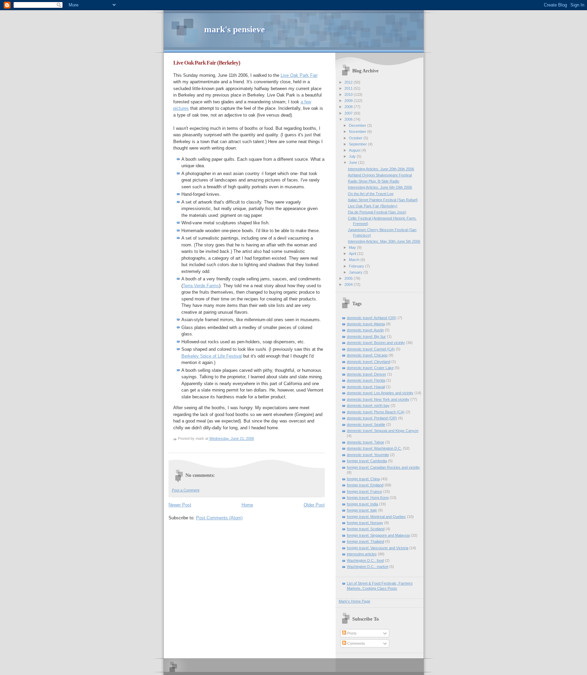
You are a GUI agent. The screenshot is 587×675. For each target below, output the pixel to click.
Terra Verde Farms (201, 285)
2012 (349, 82)
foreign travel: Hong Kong (368, 498)
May (353, 247)
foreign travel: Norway (365, 523)
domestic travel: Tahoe (365, 442)
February (357, 266)
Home (247, 504)
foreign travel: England (365, 485)
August (355, 150)
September (358, 144)
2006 (349, 119)
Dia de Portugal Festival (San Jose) (377, 212)
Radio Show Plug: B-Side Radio (373, 181)
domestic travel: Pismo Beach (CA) (376, 412)
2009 (349, 101)
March (354, 260)
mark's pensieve (234, 29)
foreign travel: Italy (362, 510)
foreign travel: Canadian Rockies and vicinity (383, 467)
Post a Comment (185, 490)
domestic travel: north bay (368, 405)
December (358, 125)
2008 (349, 107)
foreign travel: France (364, 491)
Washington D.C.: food (365, 560)
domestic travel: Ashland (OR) (371, 318)
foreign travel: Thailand (365, 541)
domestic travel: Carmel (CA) (371, 349)
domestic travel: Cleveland (368, 362)
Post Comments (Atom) (219, 517)
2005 (349, 278)
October (356, 138)
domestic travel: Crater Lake (370, 368)
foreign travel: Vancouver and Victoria (377, 548)
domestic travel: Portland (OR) (372, 418)
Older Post (314, 504)
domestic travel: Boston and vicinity (376, 343)
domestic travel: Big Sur (366, 336)
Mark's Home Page (354, 601)
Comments (355, 643)
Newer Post (179, 504)
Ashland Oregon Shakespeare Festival (380, 175)
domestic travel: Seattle (366, 424)
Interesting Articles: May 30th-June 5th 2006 (384, 241)
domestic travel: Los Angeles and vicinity (380, 393)
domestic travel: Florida (366, 380)
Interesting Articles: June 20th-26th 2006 (381, 169)
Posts (351, 633)
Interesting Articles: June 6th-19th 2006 (380, 187)
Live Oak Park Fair (299, 75)
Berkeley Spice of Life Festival (211, 356)
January (356, 272)
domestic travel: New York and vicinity (378, 399)
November (358, 131)
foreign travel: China (363, 479)
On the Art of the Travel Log (370, 194)
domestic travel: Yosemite (368, 455)
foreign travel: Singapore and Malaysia (378, 535)
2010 (349, 94)
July (353, 156)
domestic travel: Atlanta (366, 324)
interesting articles (362, 554)
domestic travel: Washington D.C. (374, 448)
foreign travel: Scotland (366, 529)
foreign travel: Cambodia (367, 461)
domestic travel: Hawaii (366, 387)
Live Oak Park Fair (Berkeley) (206, 62)
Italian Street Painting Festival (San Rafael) (383, 200)
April (353, 254)
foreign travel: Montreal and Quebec (376, 517)
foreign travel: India (362, 504)
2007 (349, 113)
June (353, 162)
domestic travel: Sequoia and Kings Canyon (383, 431)
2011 (349, 88)
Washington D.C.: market (367, 567)
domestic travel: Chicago (367, 355)
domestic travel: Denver (366, 374)
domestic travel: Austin (365, 330)
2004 (349, 284)
